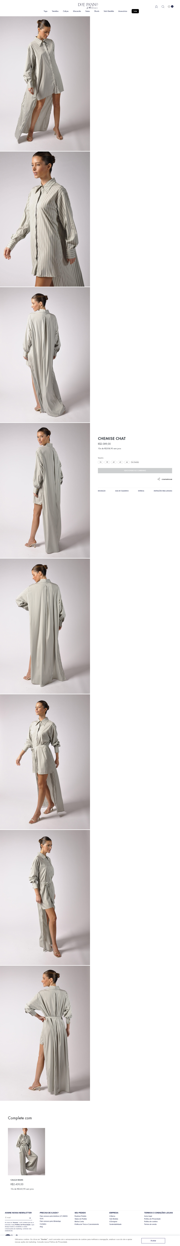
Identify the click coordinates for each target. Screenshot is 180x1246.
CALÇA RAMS (17, 1180)
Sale (135, 11)
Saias (87, 11)
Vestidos (55, 11)
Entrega (141, 491)
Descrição (102, 491)
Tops (45, 11)
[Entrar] (156, 6)
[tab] (102, 491)
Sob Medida (109, 11)
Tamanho (100, 458)
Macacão (77, 11)
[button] (100, 462)
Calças (66, 11)
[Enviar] (29, 1218)
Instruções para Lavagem (163, 491)
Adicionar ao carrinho (135, 470)
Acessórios (122, 11)
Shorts (96, 11)
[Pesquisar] (163, 6)
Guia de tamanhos (122, 491)
